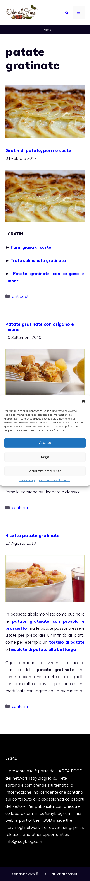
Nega (45, 457)
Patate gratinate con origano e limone (39, 326)
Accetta (45, 442)
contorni (20, 507)
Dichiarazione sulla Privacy (55, 480)
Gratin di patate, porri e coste (38, 150)
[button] (83, 401)
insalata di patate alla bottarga (43, 649)
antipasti (20, 296)
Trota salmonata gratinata (38, 260)
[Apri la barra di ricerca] (67, 12)
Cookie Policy (27, 480)
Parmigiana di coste (31, 247)
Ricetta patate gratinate (32, 535)
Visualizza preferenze (45, 471)
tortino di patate (67, 642)
